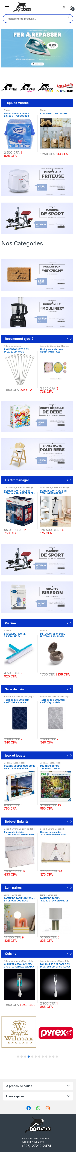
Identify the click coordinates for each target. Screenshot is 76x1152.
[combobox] (33, 19)
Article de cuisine (12, 346)
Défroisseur (9, 487)
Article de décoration (50, 346)
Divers (7, 110)
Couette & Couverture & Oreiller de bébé (54, 830)
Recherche (68, 19)
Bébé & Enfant (11, 829)
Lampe (7, 895)
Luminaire (16, 895)
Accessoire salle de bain (16, 696)
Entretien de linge (24, 487)
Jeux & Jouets (11, 763)
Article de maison (12, 961)
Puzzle (22, 763)
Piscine (7, 630)
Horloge (65, 346)
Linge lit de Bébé (27, 829)
